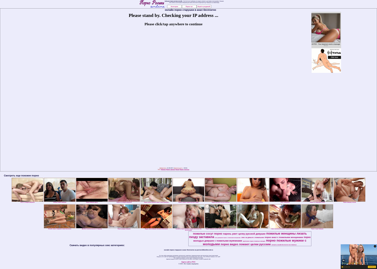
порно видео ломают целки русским (246, 244)
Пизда (177, 169)
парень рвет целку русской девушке (244, 233)
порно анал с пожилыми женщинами (284, 237)
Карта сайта (186, 262)
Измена (163, 169)
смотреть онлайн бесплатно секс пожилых (284, 244)
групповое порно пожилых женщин (254, 241)
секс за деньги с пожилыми (252, 237)
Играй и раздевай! (204, 6)
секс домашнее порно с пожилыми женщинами (228, 237)
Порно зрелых (170, 169)
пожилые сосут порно (207, 233)
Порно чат (189, 6)
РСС (193, 262)
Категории (174, 6)
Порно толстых (184, 169)
